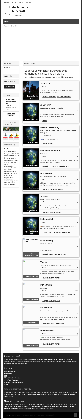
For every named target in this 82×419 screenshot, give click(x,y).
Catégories (8, 76)
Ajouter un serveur (10, 371)
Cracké (45, 97)
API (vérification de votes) (12, 378)
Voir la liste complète (11, 115)
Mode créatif (62, 166)
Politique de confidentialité (45, 415)
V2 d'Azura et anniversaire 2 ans (11, 101)
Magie (44, 144)
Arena (44, 232)
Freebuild (58, 232)
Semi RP (53, 212)
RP (68, 166)
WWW (44, 87)
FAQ (5, 376)
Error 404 (14, 26)
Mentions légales (28, 415)
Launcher (52, 97)
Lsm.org (19, 415)
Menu (6, 21)
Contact (6, 384)
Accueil (6, 26)
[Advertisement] (41, 44)
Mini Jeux (46, 189)
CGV (35, 415)
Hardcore (52, 166)
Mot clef (7, 68)
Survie (68, 97)
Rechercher (10, 87)
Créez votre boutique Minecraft (14, 382)
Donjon (45, 301)
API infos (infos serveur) (11, 380)
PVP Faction (61, 97)
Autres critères (9, 81)
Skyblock (53, 189)
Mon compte (8, 374)
